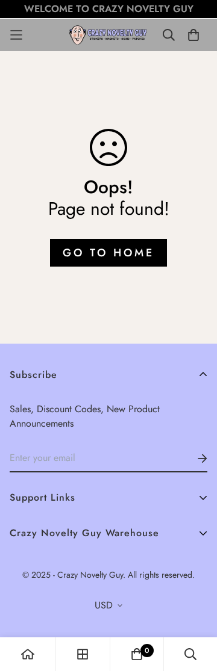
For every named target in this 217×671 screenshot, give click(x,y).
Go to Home (108, 253)
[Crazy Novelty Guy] (108, 35)
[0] (137, 654)
